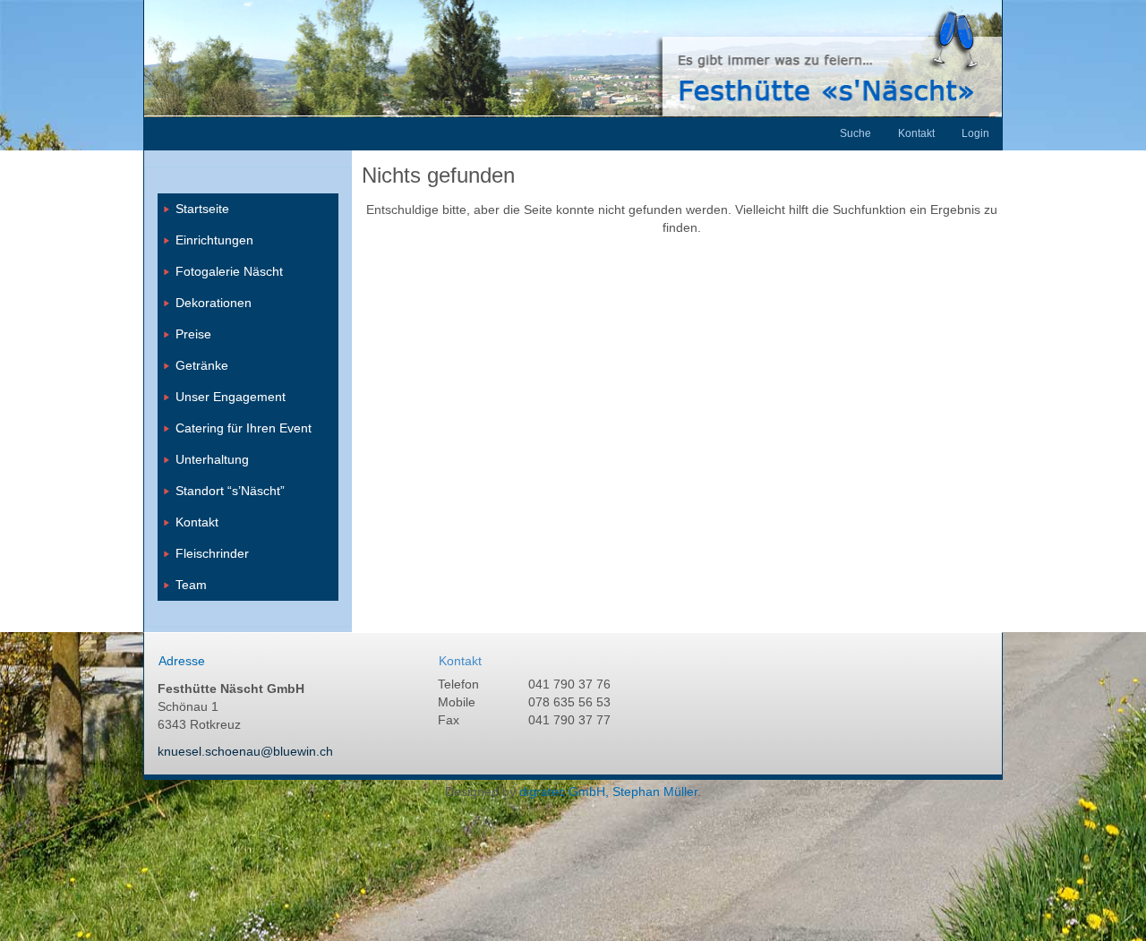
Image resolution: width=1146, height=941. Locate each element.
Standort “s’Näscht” (230, 490)
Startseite (202, 208)
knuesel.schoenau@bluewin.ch (245, 751)
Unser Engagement (230, 396)
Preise (193, 334)
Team (191, 584)
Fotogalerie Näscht (229, 271)
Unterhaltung (212, 459)
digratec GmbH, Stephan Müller (608, 791)
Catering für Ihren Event (243, 428)
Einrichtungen (214, 240)
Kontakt (196, 522)
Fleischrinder (212, 553)
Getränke (201, 365)
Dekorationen (213, 302)
